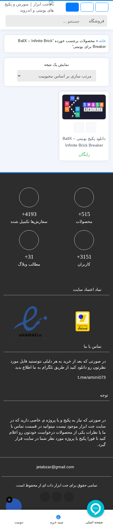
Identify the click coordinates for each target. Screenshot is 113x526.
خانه (102, 41)
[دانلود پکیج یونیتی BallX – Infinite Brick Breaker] (84, 106)
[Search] (11, 21)
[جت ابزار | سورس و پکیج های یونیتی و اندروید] (28, 7)
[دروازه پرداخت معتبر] (82, 321)
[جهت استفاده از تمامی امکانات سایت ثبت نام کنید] (72, 7)
